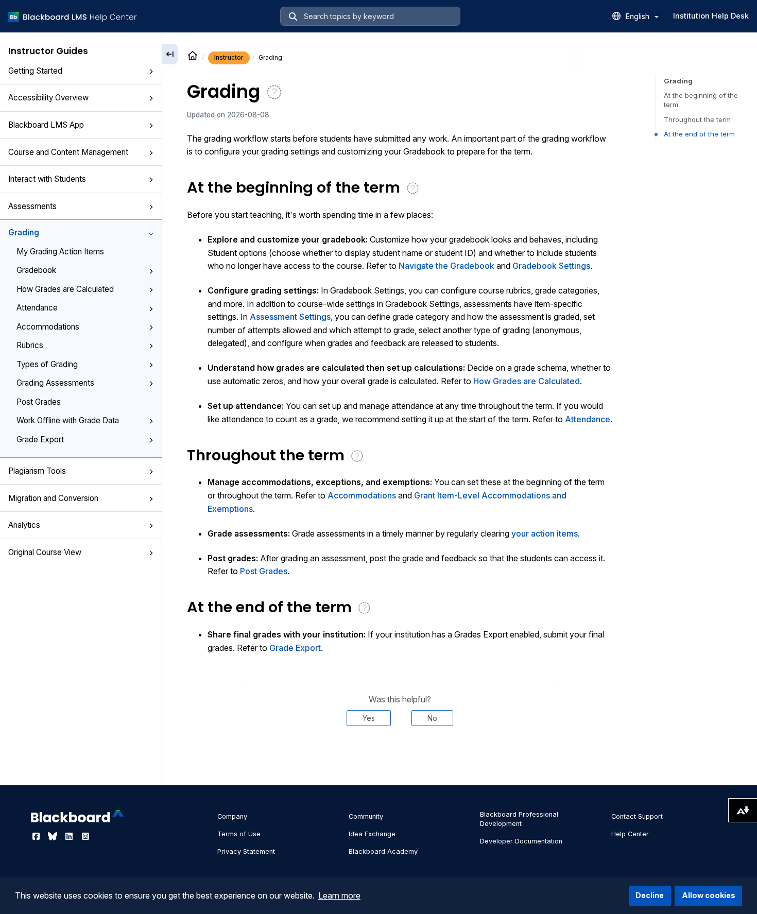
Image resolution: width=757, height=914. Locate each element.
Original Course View (44, 552)
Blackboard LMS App (46, 125)
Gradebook (36, 270)
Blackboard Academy (383, 851)
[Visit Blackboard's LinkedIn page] (70, 836)
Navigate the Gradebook (446, 266)
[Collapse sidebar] (170, 54)
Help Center (630, 834)
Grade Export (40, 439)
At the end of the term (699, 134)
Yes (369, 718)
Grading (23, 232)
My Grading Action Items (60, 251)
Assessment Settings (290, 317)
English (638, 16)
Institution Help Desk (711, 15)
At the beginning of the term (701, 100)
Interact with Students (47, 179)
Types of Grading (47, 364)
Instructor (229, 57)
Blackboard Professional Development (519, 818)
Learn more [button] (339, 895)
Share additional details (399, 757)
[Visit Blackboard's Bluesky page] (53, 836)
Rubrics (29, 345)
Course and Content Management (68, 152)
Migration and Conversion (53, 498)
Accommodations (47, 327)
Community (366, 816)
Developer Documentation (521, 841)
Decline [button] (649, 895)
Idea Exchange (372, 834)
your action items (544, 533)
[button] (150, 71)
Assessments (32, 206)
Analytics (24, 525)
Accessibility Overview (48, 97)
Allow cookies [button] (708, 895)
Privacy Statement (246, 851)
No (432, 718)
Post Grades (38, 402)
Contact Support (637, 816)
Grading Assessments (55, 383)
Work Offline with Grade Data (67, 420)
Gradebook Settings (551, 266)
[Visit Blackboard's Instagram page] (85, 836)
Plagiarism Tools (37, 471)
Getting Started (35, 71)
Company (232, 816)
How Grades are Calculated (65, 289)
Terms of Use (239, 834)
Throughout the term (697, 119)
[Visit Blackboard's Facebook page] (37, 836)
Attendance (37, 308)
